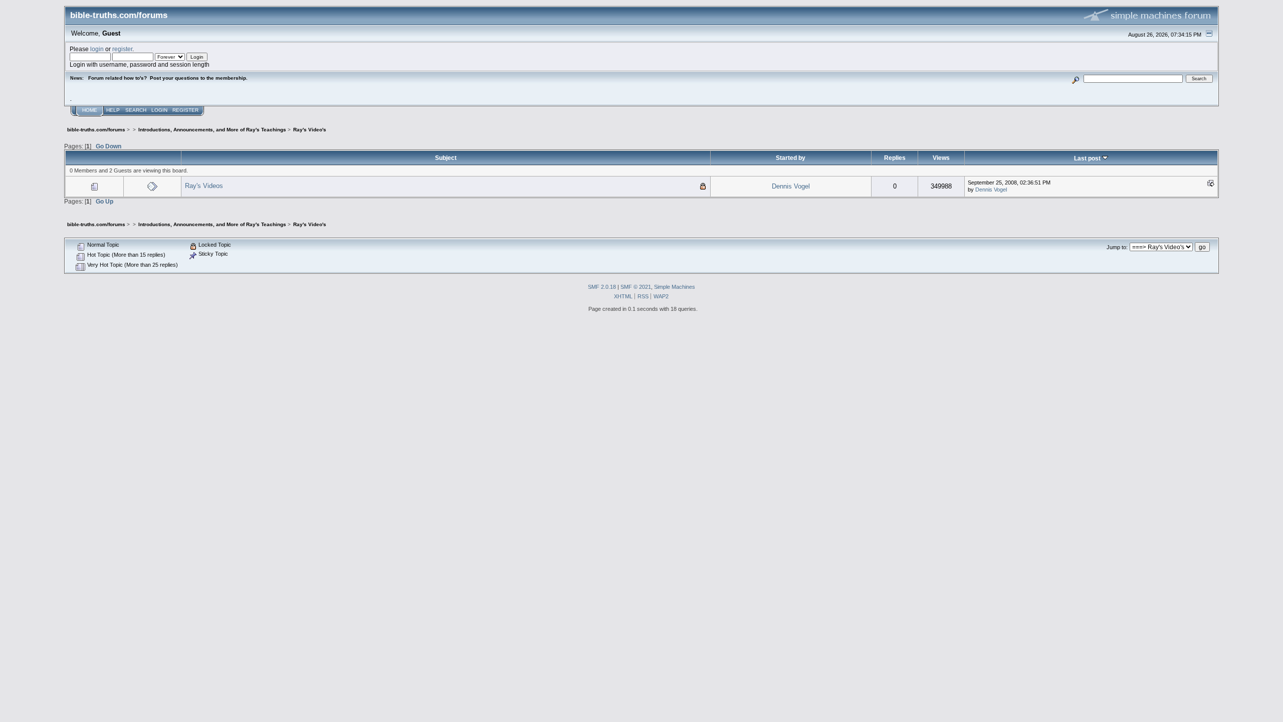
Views (941, 157)
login (97, 49)
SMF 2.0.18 (602, 287)
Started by (790, 157)
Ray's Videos (204, 186)
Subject (446, 157)
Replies (895, 157)
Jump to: (1117, 247)
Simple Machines (674, 287)
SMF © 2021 (635, 287)
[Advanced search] (1076, 78)
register (122, 49)
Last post (1088, 158)
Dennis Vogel (791, 186)
